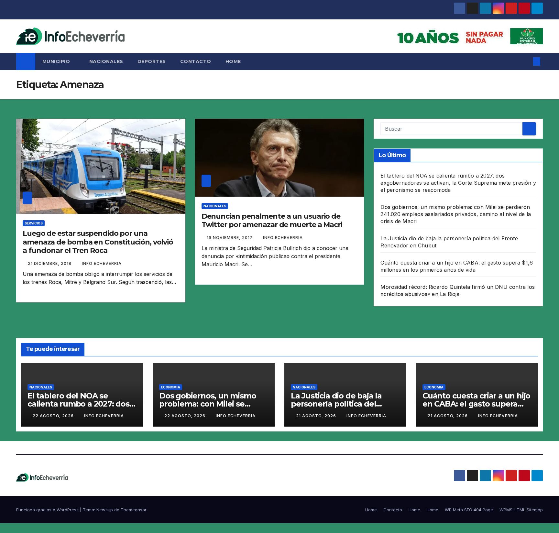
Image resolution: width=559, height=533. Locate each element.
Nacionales (106, 61)
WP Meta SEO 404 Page (469, 509)
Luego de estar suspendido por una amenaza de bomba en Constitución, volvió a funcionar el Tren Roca (98, 242)
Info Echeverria (102, 263)
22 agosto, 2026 (54, 415)
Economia (170, 387)
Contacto (195, 61)
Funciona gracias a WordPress (48, 509)
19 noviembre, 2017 (230, 237)
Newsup (104, 509)
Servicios (34, 223)
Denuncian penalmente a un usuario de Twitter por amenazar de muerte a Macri (272, 220)
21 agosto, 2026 (316, 415)
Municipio (56, 61)
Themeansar (134, 509)
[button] (526, 61)
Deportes (151, 61)
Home (233, 61)
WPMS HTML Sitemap (521, 509)
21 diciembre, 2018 (50, 263)
